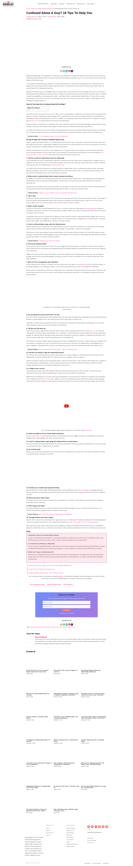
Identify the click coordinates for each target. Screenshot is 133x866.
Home (28, 8)
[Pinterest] (106, 826)
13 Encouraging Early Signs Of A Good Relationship (53, 136)
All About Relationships (42, 3)
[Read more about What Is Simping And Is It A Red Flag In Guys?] (66, 730)
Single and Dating (36, 8)
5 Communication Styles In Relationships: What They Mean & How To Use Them (94, 717)
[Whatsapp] (64, 70)
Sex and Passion (69, 837)
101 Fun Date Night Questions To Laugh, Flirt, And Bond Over (93, 786)
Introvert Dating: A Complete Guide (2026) (37, 717)
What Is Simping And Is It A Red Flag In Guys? (66, 740)
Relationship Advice (70, 627)
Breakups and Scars (70, 830)
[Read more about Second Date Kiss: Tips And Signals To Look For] (66, 661)
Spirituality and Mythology (71, 844)
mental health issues (37, 436)
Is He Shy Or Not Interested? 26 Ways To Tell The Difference (39, 763)
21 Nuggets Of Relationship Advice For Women (38, 740)
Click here (89, 430)
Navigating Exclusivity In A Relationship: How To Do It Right (38, 786)
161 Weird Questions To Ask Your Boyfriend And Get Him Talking (36, 810)
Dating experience (47, 8)
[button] (48, 4)
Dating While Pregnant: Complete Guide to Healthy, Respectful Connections (66, 694)
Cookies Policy (90, 838)
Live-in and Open (69, 839)
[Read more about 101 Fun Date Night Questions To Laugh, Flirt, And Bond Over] (94, 777)
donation (60, 576)
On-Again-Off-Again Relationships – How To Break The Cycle (45, 573)
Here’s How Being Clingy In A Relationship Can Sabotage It (55, 514)
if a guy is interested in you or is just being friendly (83, 522)
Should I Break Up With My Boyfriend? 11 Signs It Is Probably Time (57, 349)
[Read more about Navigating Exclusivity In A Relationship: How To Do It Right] (39, 777)
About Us (48, 828)
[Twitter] (95, 826)
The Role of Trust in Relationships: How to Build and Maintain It (66, 717)
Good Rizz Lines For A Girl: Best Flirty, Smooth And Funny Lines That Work (93, 694)
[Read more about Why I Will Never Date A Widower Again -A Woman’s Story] (66, 800)
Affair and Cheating (70, 828)
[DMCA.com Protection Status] (28, 864)
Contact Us (48, 835)
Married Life (68, 835)
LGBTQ (67, 842)
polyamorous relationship (85, 264)
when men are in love (34, 120)
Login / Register (90, 3)
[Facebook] (66, 70)
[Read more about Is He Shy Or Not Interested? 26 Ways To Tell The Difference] (39, 754)
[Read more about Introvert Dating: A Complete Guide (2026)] (39, 707)
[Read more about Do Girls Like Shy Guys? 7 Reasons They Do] (66, 777)
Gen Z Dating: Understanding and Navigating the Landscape (64, 763)
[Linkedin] (103, 826)
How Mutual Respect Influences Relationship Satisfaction (91, 671)
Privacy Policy (90, 842)
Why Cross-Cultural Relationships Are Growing (37, 694)
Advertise (48, 830)
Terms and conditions (91, 840)
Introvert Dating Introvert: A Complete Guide (92, 740)
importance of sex (92, 331)
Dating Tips (55, 627)
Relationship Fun (81, 3)
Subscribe (66, 610)
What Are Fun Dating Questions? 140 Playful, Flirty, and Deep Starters (92, 763)
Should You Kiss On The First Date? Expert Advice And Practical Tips (37, 671)
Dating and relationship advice (42, 627)
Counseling (61, 3)
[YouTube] (88, 826)
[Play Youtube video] (66, 406)
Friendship (61, 627)
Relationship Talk (71, 3)
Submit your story (49, 832)
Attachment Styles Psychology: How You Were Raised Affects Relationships (50, 565)
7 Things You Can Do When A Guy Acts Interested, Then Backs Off (57, 193)
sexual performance (91, 208)
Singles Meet (54, 3)
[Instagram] (69, 70)
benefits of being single (47, 379)
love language (84, 490)
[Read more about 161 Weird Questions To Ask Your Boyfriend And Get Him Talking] (39, 800)
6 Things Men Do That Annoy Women (49, 241)
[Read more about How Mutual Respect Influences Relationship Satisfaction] (94, 661)
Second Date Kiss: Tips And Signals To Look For (65, 671)
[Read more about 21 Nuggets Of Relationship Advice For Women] (39, 730)
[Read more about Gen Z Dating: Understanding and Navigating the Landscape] (66, 754)
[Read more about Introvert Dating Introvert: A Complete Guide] (94, 730)
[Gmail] (61, 70)
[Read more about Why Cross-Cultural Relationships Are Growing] (39, 684)
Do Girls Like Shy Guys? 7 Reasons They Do (66, 786)
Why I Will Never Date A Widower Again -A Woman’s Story (66, 810)
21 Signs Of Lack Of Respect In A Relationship (41, 569)
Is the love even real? (58, 165)
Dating (31, 627)
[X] (72, 70)
